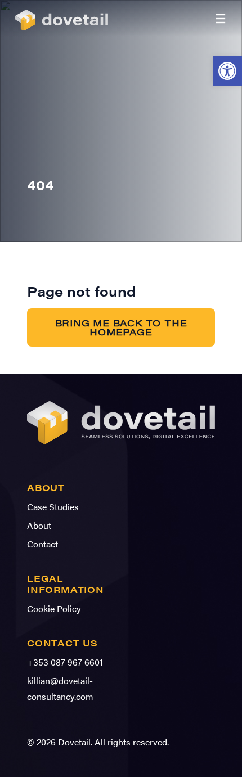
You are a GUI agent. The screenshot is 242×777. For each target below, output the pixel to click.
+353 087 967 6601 (65, 661)
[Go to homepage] (65, 18)
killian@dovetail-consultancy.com (60, 688)
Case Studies (53, 506)
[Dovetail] (121, 447)
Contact (42, 543)
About (39, 525)
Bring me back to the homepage (121, 327)
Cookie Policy (54, 608)
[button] (227, 71)
